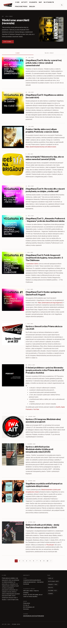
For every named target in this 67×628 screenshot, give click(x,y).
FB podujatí (50, 545)
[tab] (18, 53)
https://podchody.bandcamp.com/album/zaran (41, 147)
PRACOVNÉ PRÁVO (21, 6)
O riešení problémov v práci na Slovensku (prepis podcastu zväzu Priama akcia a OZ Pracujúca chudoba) (45, 370)
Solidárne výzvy (52, 590)
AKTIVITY (24, 2)
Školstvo (50, 587)
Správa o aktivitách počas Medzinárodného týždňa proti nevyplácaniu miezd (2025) (39, 449)
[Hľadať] (61, 5)
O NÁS (17, 2)
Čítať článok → (8, 41)
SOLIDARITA (33, 2)
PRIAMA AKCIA (16, 624)
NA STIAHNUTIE (49, 2)
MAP (40, 2)
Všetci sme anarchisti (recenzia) (15, 22)
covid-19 (50, 578)
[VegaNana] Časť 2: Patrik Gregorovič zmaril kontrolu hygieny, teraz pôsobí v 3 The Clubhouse (44, 257)
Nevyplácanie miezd (53, 581)
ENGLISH (32, 6)
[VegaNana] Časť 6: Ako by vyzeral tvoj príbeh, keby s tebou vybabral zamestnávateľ (44, 63)
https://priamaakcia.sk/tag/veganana (50, 303)
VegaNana (50, 593)
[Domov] (8, 5)
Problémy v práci (52, 584)
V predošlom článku (32, 264)
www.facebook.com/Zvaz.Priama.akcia (33, 616)
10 (47, 561)
